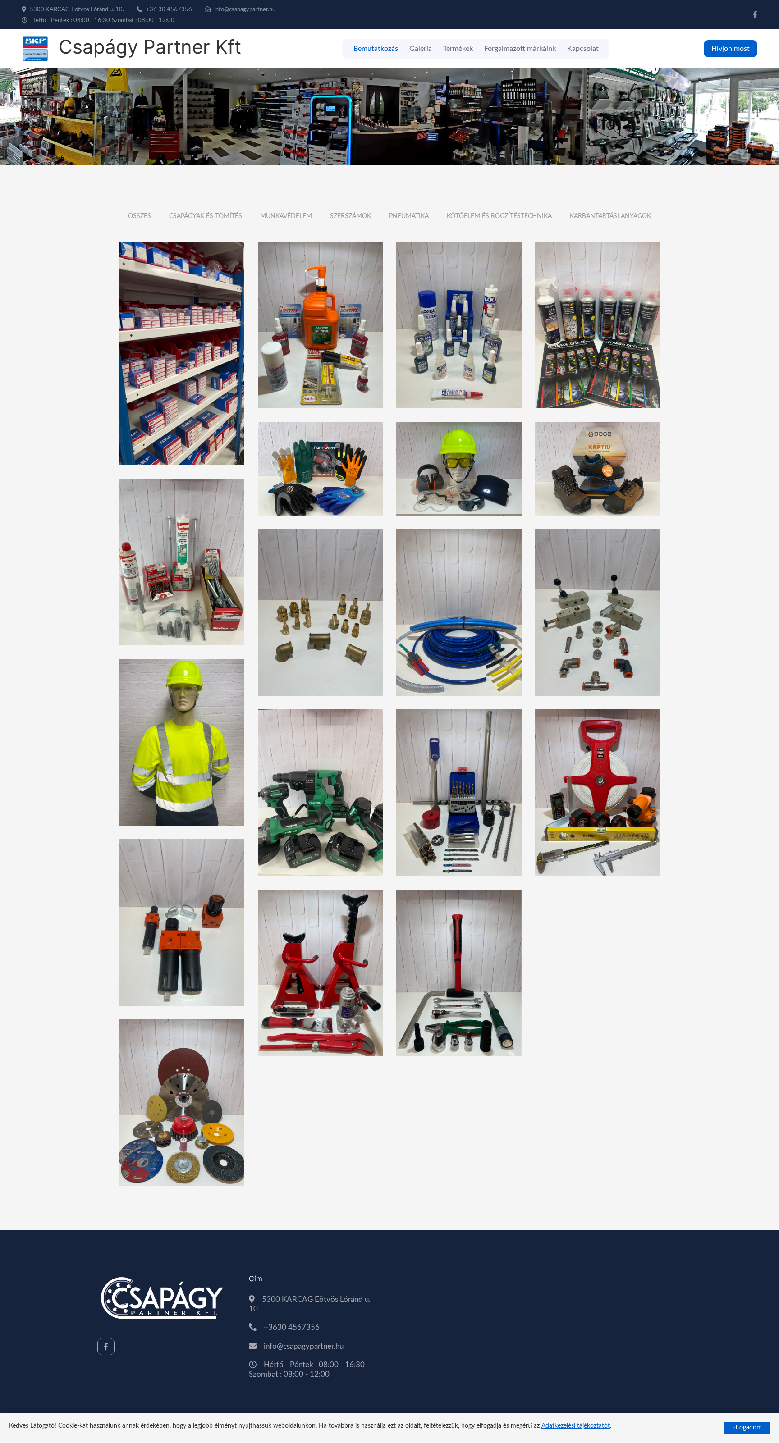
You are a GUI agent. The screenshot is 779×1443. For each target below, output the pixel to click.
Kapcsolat (583, 48)
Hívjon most (730, 48)
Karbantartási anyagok (610, 216)
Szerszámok (350, 216)
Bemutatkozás (375, 48)
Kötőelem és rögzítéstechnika (499, 216)
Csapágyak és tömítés (205, 216)
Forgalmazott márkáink (520, 48)
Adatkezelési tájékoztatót (575, 1426)
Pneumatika (409, 216)
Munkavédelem (286, 216)
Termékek (458, 48)
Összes (139, 216)
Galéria (420, 48)
